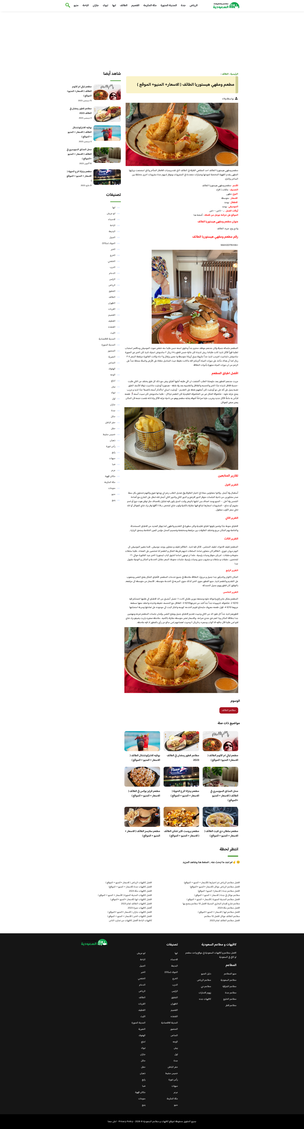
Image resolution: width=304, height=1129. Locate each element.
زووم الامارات (205, 993)
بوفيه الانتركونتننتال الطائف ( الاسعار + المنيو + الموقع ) (145, 758)
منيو (76, 5)
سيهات (112, 458)
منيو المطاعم (230, 974)
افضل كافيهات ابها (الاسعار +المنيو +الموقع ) (131, 899)
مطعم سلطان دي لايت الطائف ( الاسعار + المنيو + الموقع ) (221, 833)
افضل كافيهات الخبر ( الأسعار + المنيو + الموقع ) (129, 916)
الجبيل (112, 237)
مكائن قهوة (110, 476)
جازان (96, 5)
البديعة (112, 231)
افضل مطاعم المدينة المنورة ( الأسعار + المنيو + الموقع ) (213, 899)
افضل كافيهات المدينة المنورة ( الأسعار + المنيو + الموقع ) (125, 895)
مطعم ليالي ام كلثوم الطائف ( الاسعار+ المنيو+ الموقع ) (223, 758)
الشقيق (112, 291)
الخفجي (111, 261)
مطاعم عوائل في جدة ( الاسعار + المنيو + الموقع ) (217, 895)
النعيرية (111, 357)
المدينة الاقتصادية (107, 339)
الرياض (194, 5)
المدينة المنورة (169, 5)
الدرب (112, 267)
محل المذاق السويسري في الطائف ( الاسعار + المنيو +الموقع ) (224, 796)
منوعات (111, 488)
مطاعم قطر (231, 1005)
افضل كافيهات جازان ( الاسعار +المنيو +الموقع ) (130, 912)
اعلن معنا (112, 1122)
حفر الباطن (110, 423)
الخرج (112, 255)
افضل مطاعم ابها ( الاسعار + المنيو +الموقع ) (219, 912)
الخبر (113, 249)
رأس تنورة (110, 446)
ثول (113, 399)
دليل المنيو (206, 974)
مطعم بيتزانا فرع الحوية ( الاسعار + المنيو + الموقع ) (185, 793)
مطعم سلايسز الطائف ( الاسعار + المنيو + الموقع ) (142, 833)
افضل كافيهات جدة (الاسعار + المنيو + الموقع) (130, 887)
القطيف (111, 321)
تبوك (105, 5)
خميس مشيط (109, 434)
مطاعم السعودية (228, 980)
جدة (183, 5)
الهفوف (112, 369)
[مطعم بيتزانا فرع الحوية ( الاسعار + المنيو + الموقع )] (107, 177)
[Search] (67, 5)
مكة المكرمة (150, 5)
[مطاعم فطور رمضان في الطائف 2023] (107, 114)
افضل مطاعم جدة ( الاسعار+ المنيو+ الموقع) (219, 891)
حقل (113, 429)
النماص (111, 363)
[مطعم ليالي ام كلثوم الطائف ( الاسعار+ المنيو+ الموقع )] (107, 92)
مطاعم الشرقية (229, 986)
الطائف (123, 5)
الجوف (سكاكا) (108, 243)
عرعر (113, 470)
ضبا (113, 464)
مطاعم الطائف (229, 710)
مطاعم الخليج (229, 999)
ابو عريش (111, 214)
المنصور (111, 351)
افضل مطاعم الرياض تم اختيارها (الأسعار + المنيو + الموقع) (212, 883)
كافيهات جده (205, 999)
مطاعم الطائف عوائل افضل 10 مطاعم (222, 916)
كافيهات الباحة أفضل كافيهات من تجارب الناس (130, 921)
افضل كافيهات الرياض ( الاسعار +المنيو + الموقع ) (129, 883)
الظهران (111, 303)
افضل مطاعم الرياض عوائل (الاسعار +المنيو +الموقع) (215, 887)
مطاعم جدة (230, 993)
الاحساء (111, 219)
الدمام (112, 273)
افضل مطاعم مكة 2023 (229, 908)
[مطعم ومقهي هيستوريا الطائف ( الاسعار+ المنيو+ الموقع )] (181, 134)
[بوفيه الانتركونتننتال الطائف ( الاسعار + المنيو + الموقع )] (107, 133)
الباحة (86, 5)
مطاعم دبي (206, 986)
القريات (111, 309)
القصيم (135, 5)
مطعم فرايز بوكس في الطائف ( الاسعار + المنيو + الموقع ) (144, 793)
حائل (113, 417)
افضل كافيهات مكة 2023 (140, 891)
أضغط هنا (198, 215)
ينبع (113, 500)
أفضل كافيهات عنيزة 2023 (140, 908)
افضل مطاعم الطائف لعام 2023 (225, 921)
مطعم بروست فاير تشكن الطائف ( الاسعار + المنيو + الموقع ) (181, 833)
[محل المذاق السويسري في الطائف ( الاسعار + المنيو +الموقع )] (107, 155)
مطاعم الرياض (204, 980)
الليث (112, 333)
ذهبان (112, 440)
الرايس (112, 279)
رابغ (113, 452)
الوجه (112, 375)
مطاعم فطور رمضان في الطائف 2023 (183, 758)
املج (113, 381)
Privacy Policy (126, 1122)
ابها (114, 5)
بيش (113, 387)
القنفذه (111, 327)
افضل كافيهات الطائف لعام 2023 (136, 904)
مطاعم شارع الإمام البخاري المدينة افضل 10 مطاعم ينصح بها (211, 904)
